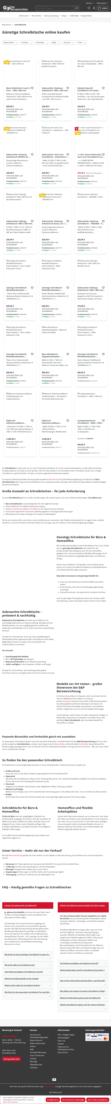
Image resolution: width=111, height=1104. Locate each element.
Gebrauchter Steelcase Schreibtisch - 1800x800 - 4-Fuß (90, 222)
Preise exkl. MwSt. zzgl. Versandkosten (14, 110)
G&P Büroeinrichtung (14, 855)
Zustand (67, 42)
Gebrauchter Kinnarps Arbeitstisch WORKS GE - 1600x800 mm (17, 155)
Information (102, 3)
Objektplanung (36, 1064)
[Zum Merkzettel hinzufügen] (32, 88)
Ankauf (33, 1046)
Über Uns (61, 1041)
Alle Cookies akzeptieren (98, 1100)
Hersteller (40, 42)
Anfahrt (61, 1044)
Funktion (25, 42)
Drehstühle (83, 744)
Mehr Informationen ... (11, 1102)
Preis (80, 42)
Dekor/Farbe (9, 42)
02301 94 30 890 (9, 1036)
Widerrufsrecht (36, 1040)
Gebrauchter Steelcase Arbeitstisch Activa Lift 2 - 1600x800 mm (54, 222)
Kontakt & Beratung (38, 1052)
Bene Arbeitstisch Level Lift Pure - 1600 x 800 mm (19, 89)
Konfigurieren (53, 1100)
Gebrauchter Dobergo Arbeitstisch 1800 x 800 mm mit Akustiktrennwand (19, 222)
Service (89, 3)
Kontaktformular (9, 1053)
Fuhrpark (33, 1067)
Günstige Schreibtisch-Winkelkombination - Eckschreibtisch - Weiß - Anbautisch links (53, 288)
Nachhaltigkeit (63, 1038)
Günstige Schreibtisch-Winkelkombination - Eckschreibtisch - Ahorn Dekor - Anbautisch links (17, 355)
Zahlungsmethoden (94, 1030)
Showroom (67, 701)
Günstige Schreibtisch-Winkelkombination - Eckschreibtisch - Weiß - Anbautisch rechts (88, 355)
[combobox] (55, 8)
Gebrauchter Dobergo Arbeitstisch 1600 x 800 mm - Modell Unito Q (90, 288)
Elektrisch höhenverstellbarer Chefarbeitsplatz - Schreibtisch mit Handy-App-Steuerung (55, 421)
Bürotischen (54, 479)
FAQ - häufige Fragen (66, 1035)
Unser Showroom (37, 1055)
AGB (31, 1049)
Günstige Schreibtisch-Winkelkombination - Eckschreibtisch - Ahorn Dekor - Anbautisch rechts (18, 288)
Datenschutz (63, 1052)
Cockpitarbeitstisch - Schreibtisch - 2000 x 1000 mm (89, 421)
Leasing (33, 1058)
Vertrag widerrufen (11, 1059)
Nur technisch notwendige (73, 1100)
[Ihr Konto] (94, 8)
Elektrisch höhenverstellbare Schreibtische (23, 509)
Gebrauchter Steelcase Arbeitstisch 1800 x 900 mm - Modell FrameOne (55, 89)
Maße (54, 42)
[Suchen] (76, 8)
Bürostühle (59, 744)
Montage (33, 1061)
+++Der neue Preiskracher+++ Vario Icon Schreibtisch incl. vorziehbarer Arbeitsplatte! (91, 155)
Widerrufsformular (37, 1043)
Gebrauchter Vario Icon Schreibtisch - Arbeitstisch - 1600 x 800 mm (54, 155)
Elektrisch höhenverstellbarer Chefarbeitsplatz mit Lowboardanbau (15, 421)
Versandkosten (49, 1086)
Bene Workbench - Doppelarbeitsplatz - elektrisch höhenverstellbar (54, 355)
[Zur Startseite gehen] (15, 8)
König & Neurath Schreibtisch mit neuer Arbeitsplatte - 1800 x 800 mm (89, 89)
